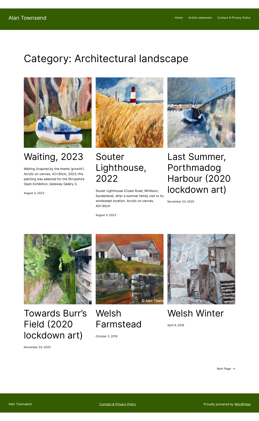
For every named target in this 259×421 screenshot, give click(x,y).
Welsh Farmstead (119, 319)
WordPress (243, 404)
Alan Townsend (27, 18)
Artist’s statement (200, 17)
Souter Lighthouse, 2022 (121, 167)
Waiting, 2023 (53, 156)
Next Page (226, 368)
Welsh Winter (195, 313)
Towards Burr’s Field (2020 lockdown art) (55, 324)
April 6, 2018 (175, 325)
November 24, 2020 (180, 201)
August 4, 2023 (34, 193)
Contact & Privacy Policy (234, 17)
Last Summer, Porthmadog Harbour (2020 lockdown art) (199, 173)
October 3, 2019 (106, 336)
